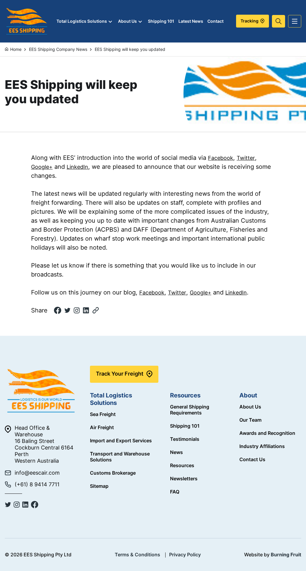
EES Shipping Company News (58, 49)
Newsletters (184, 479)
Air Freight (102, 427)
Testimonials (184, 439)
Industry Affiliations (262, 446)
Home (16, 49)
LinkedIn (77, 167)
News (176, 452)
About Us (127, 21)
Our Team (250, 420)
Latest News (190, 21)
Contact (215, 21)
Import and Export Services (121, 441)
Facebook (220, 158)
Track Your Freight (119, 373)
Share (39, 310)
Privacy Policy (185, 555)
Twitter (246, 158)
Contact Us (252, 459)
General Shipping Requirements (189, 410)
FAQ (174, 492)
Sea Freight (103, 414)
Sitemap (99, 486)
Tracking (250, 20)
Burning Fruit (286, 555)
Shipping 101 (161, 21)
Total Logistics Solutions (81, 21)
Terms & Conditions (137, 555)
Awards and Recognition (267, 433)
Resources (182, 465)
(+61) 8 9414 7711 (37, 484)
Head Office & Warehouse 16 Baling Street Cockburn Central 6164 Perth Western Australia (44, 444)
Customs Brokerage (113, 473)
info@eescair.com (37, 473)
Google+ (42, 167)
